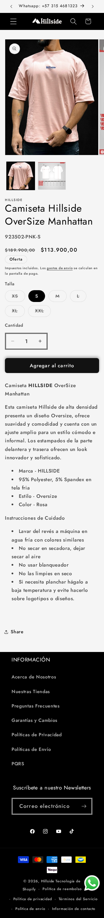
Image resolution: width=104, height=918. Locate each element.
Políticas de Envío (31, 749)
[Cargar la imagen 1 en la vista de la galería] (21, 176)
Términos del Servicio (78, 899)
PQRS (18, 763)
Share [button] (17, 631)
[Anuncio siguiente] (92, 6)
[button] (13, 21)
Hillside (47, 881)
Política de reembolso (61, 889)
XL (18, 312)
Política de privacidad (32, 899)
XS (18, 297)
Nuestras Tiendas (31, 691)
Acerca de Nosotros (34, 677)
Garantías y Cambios (34, 720)
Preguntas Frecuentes (36, 706)
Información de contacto (74, 908)
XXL (43, 312)
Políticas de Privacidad (37, 734)
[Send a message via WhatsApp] (92, 883)
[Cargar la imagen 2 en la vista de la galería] (52, 176)
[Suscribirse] (84, 806)
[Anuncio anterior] (11, 6)
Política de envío (30, 908)
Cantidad (14, 325)
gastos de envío (60, 268)
